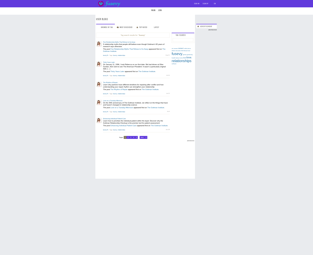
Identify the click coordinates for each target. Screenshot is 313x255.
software (174, 63)
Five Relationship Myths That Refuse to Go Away (119, 42)
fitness (185, 50)
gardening (190, 54)
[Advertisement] (145, 158)
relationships (121, 55)
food (189, 50)
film (182, 50)
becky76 (105, 55)
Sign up (205, 4)
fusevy (115, 55)
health (173, 58)
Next (142, 137)
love (184, 58)
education (178, 50)
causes (175, 48)
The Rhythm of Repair (110, 82)
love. (189, 57)
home (181, 58)
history (177, 58)
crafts (185, 48)
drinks (173, 50)
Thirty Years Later (109, 62)
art (172, 48)
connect (181, 48)
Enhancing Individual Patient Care (114, 119)
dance (189, 48)
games (184, 54)
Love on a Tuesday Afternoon (113, 101)
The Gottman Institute (146, 71)
